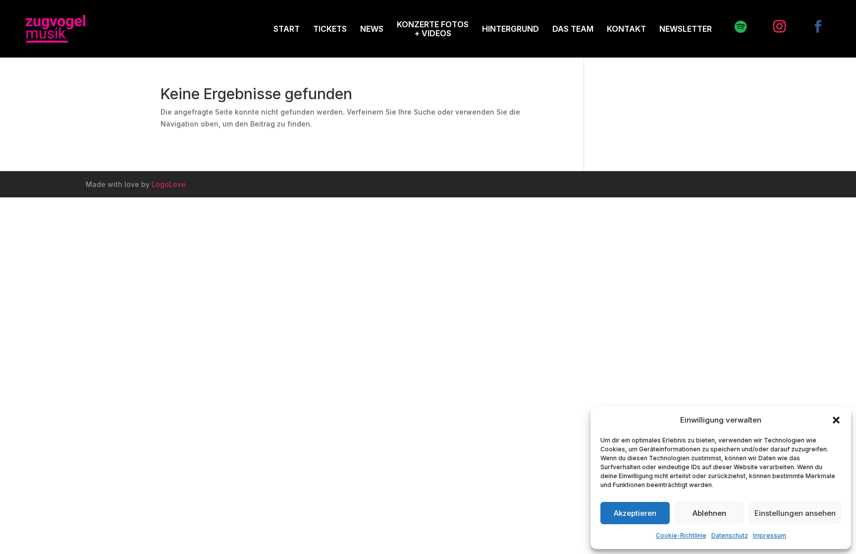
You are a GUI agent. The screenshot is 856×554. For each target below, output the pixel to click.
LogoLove (169, 184)
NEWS (371, 29)
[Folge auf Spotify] (735, 26)
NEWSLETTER (685, 29)
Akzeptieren (635, 513)
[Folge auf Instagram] (774, 26)
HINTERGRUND (510, 29)
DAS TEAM (572, 29)
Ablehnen (709, 513)
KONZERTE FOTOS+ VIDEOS (433, 28)
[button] (836, 420)
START (286, 29)
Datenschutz (729, 535)
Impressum (769, 535)
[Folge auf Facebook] (813, 26)
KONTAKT (626, 29)
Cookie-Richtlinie (681, 535)
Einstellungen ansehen (795, 513)
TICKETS (330, 29)
